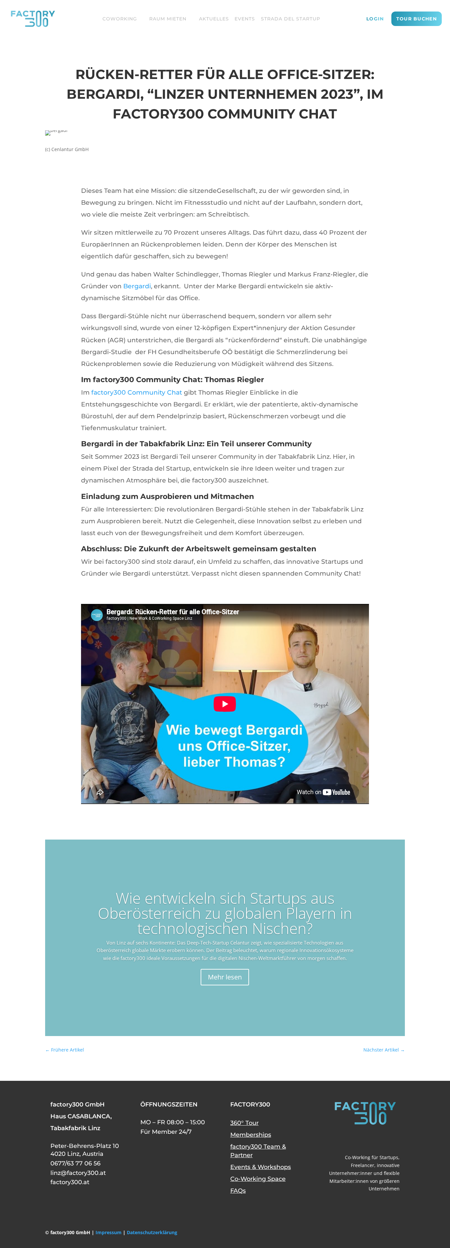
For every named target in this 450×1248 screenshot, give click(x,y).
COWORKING (119, 19)
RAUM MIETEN (167, 19)
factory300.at (69, 1182)
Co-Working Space (258, 1179)
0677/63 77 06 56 (75, 1163)
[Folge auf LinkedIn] (377, 1139)
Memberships (250, 1134)
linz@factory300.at (78, 1173)
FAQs (238, 1190)
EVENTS (245, 19)
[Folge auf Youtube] (361, 1139)
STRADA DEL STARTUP (290, 19)
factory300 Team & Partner (258, 1151)
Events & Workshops (260, 1167)
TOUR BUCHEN (416, 19)
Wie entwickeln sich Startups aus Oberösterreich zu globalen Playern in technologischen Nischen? (225, 913)
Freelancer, (363, 1165)
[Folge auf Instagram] (393, 1139)
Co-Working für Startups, (372, 1157)
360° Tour (244, 1123)
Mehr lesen (225, 977)
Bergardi (137, 286)
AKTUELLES (214, 19)
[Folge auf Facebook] (345, 1139)
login (375, 19)
